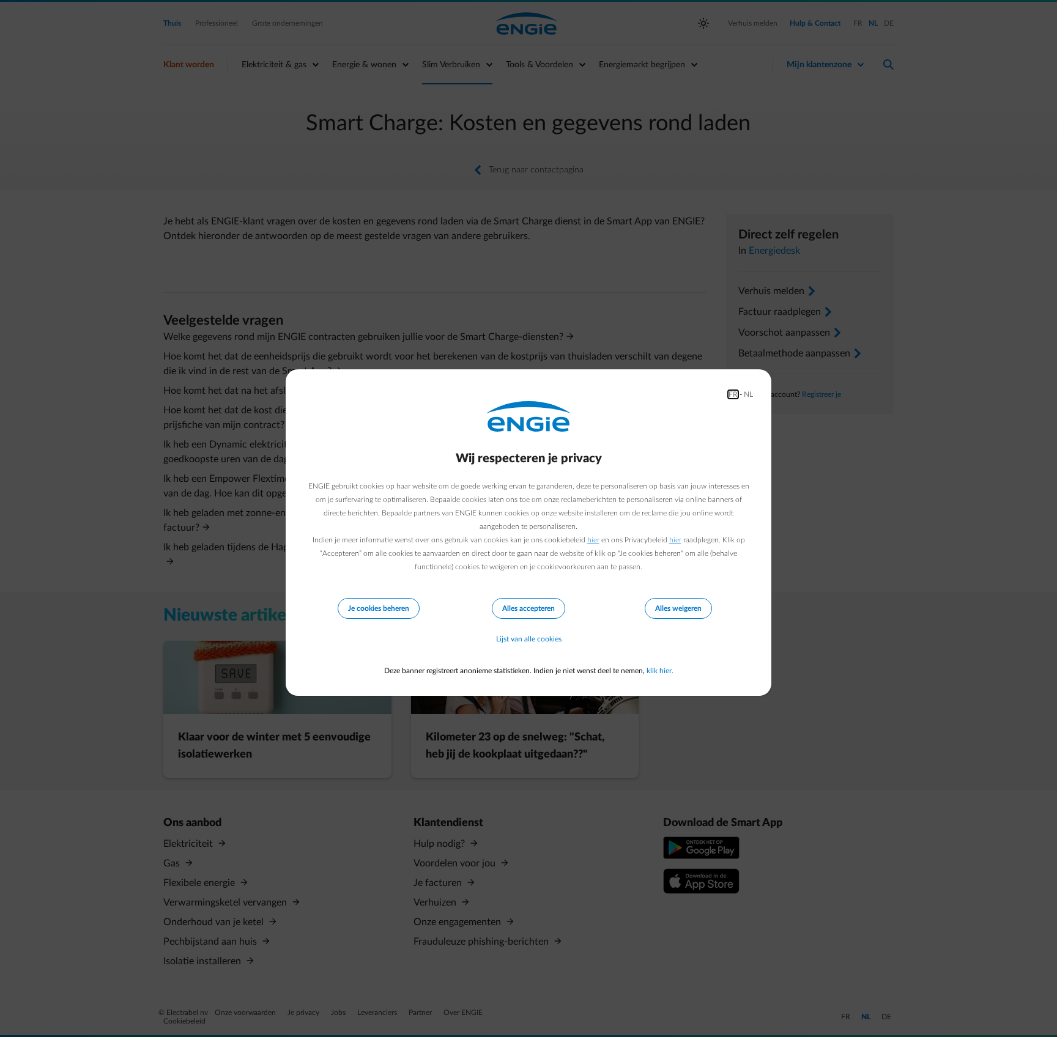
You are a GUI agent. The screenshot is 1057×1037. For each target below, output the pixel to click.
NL (748, 394)
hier (593, 540)
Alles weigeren (678, 608)
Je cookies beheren (378, 608)
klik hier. (660, 670)
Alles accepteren (528, 608)
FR (733, 394)
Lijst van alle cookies (529, 639)
